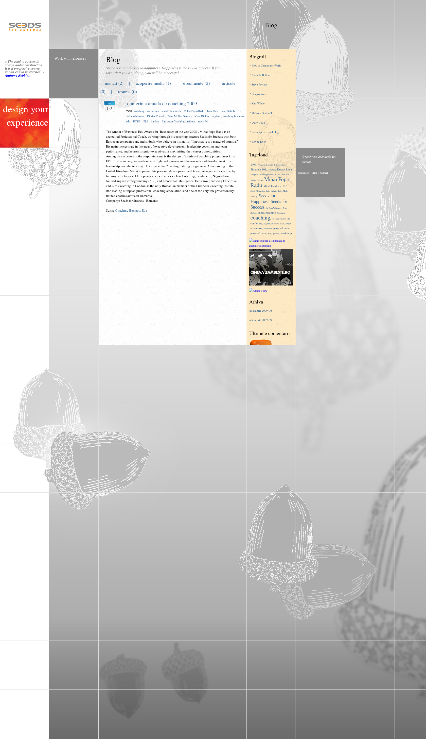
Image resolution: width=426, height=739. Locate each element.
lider (282, 223)
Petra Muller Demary (179, 116)
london (155, 121)
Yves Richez (202, 116)
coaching (139, 111)
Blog (271, 24)
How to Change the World (266, 65)
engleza (216, 116)
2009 (253, 164)
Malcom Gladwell (262, 113)
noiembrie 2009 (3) (260, 310)
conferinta (153, 111)
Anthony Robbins (17, 75)
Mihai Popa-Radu (194, 111)
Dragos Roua (259, 94)
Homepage (303, 172)
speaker (276, 233)
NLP (145, 121)
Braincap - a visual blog (265, 132)
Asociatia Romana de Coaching (271, 164)
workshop (286, 233)
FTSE (136, 121)
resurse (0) (127, 91)
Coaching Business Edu (131, 210)
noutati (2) (114, 83)
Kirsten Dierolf (156, 116)
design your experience (25, 115)
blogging (271, 212)
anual (164, 111)
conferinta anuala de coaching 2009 (162, 103)
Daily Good (258, 122)
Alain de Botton (261, 75)
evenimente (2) (196, 83)
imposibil (202, 121)
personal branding (260, 233)
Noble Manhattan (257, 190)
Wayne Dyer (259, 141)
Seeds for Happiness (262, 198)
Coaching (272, 169)
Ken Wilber (258, 103)
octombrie (268, 228)
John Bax (212, 111)
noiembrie (256, 228)
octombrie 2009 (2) (260, 320)
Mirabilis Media (273, 186)
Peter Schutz (228, 111)
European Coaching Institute (178, 121)
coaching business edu (281, 218)
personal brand (281, 228)
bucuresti (175, 111)
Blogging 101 (258, 169)
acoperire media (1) (153, 83)
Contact (324, 172)
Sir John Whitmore (274, 207)
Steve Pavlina (259, 84)
